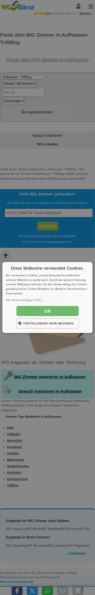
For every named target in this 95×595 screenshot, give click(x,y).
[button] (47, 300)
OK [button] (47, 311)
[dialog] (47, 297)
